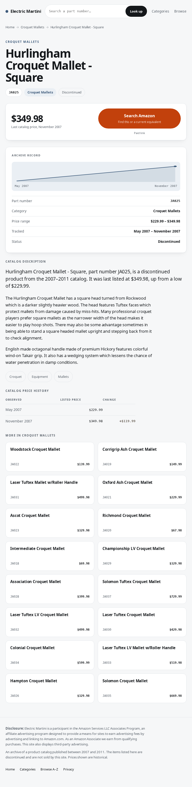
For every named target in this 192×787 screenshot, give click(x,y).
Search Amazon (139, 118)
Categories (161, 11)
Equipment (40, 376)
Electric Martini (25, 11)
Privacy (68, 769)
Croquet (16, 376)
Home (10, 27)
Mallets (63, 376)
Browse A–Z (49, 769)
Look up (136, 11)
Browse (180, 11)
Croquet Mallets (32, 27)
